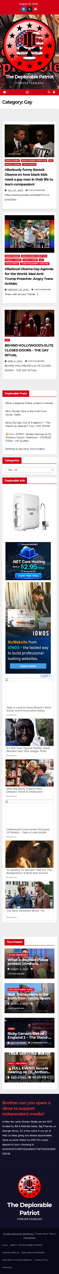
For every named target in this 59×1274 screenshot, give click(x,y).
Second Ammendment (18, 955)
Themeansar (29, 1237)
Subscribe (7, 1267)
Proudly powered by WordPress (18, 1234)
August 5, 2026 (19, 969)
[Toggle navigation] (27, 92)
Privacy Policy (41, 1260)
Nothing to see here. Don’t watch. (25, 448)
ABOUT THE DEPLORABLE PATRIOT (26, 1245)
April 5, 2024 (15, 361)
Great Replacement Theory (20, 989)
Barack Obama (12, 161)
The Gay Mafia (29, 164)
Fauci (10, 1063)
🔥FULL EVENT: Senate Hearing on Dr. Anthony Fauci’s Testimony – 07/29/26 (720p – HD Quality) (28, 437)
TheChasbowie (36, 190)
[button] (49, 92)
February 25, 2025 (18, 289)
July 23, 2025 (16, 190)
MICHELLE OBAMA (13, 164)
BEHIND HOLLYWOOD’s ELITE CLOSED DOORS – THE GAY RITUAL (29, 350)
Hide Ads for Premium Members (17, 1260)
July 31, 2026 (18, 1043)
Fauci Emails (21, 1063)
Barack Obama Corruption (34, 161)
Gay (50, 161)
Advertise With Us (10, 1252)
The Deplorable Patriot (29, 77)
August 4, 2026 (19, 1003)
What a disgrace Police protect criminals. (29, 403)
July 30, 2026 (18, 1077)
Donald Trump (30, 260)
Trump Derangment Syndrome (35, 264)
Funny (11, 1029)
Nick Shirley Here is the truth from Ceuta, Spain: (29, 996)
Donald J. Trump (13, 260)
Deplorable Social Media (32, 1252)
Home (5, 1245)
